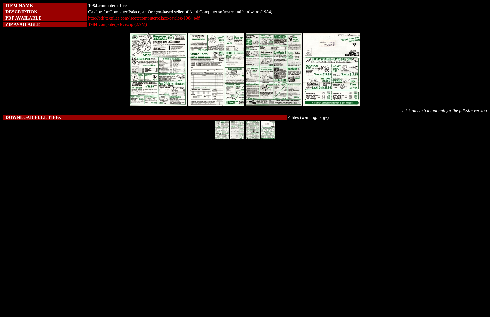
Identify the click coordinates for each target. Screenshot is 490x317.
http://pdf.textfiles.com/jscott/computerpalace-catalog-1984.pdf (144, 18)
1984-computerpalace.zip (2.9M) (117, 24)
